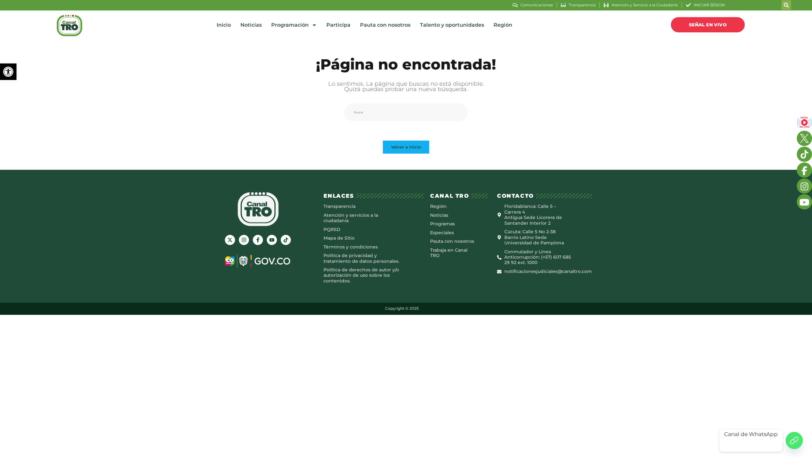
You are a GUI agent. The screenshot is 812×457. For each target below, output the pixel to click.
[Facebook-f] (258, 240)
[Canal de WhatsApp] (794, 440)
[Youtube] (272, 240)
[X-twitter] (230, 240)
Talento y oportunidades (452, 25)
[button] (8, 71)
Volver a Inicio (406, 146)
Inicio (224, 25)
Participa (338, 25)
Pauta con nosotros (385, 25)
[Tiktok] (286, 240)
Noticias (251, 25)
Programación (290, 25)
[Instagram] (244, 240)
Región (503, 25)
